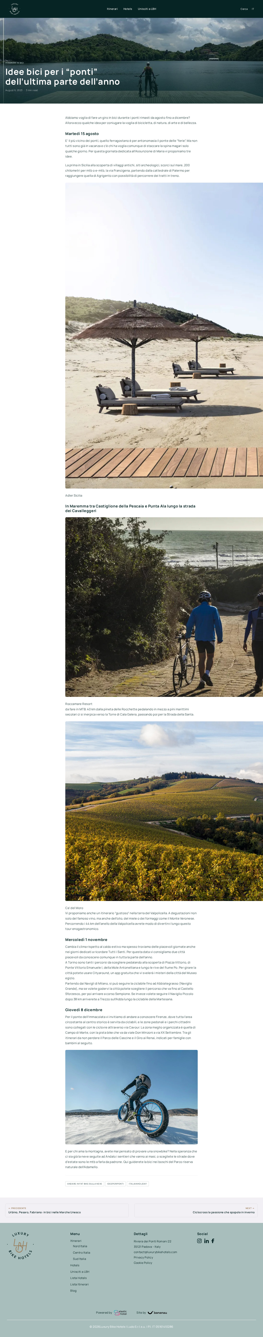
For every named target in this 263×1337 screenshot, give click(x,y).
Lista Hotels (78, 1278)
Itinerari (112, 9)
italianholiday (138, 1183)
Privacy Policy (143, 1257)
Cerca (244, 9)
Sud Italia (79, 1259)
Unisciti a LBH (147, 9)
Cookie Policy (143, 1263)
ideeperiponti (115, 1183)
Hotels (127, 9)
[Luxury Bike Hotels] (58, 9)
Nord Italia (80, 1246)
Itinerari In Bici (14, 62)
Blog (73, 1291)
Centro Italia (81, 1253)
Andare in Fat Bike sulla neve (84, 1183)
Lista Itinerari (79, 1284)
